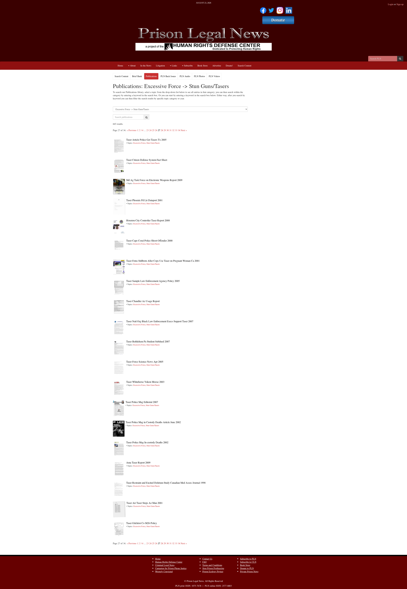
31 (170, 130)
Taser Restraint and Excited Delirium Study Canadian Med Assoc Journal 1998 (166, 482)
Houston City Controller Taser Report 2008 (148, 220)
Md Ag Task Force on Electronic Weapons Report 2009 (154, 180)
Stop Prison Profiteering (213, 568)
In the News (145, 65)
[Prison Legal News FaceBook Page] (263, 9)
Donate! (229, 65)
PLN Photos (199, 76)
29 (165, 130)
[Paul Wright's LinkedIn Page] (288, 9)
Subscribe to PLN (248, 558)
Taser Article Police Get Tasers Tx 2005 (146, 139)
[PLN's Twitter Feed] (271, 9)
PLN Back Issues (168, 76)
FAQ (204, 561)
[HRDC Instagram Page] (279, 9)
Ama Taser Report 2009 (138, 462)
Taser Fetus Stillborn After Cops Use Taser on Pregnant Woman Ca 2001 (163, 260)
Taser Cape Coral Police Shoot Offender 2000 (149, 240)
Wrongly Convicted (164, 571)
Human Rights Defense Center (168, 561)
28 (162, 130)
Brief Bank (137, 76)
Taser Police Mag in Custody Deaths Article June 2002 (153, 422)
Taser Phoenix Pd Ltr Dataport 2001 (144, 200)
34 (179, 130)
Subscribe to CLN (248, 561)
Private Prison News (249, 571)
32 (173, 130)
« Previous (131, 130)
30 (167, 130)
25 (153, 130)
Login (390, 4)
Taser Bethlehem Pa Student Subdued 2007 (148, 341)
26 (156, 130)
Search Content (244, 65)
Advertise (216, 65)
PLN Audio (185, 76)
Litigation (160, 65)
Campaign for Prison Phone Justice (170, 568)
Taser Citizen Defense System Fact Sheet (146, 159)
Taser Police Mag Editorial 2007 (142, 402)
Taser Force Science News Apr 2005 (144, 361)
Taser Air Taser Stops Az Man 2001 (144, 502)
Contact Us (207, 558)
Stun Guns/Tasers (153, 143)
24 (150, 130)
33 (176, 130)
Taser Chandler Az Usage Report (143, 301)
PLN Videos (214, 76)
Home (120, 65)
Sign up (400, 4)
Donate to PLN (247, 568)
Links (174, 65)
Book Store (202, 65)
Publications (151, 76)
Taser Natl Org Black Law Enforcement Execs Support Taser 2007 (159, 321)
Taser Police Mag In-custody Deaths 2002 (147, 442)
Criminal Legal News (164, 565)
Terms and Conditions (212, 565)
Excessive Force (139, 143)
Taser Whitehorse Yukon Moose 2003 (145, 381)
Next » (184, 130)
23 (147, 130)
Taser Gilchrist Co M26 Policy (141, 523)
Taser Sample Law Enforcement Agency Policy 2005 (153, 281)
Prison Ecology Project (212, 571)
